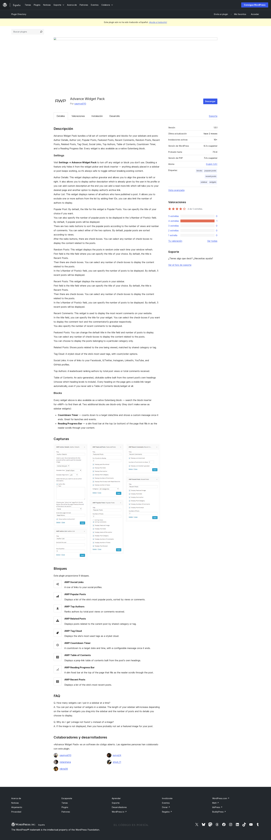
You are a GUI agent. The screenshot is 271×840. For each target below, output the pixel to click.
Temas (65, 803)
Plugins (65, 807)
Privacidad (16, 812)
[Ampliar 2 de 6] (83, 531)
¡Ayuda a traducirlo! (158, 22)
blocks (199, 171)
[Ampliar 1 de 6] (83, 447)
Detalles (61, 116)
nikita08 (64, 768)
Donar (166, 807)
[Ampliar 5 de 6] (156, 447)
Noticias (15, 803)
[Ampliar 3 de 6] (120, 447)
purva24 (117, 755)
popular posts (210, 171)
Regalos (167, 812)
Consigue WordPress (254, 5)
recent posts (211, 176)
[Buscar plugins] (41, 32)
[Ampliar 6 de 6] (156, 479)
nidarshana (65, 762)
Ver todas (212, 241)
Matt (215, 803)
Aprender (116, 798)
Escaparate (67, 798)
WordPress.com (220, 798)
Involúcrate (167, 798)
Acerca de (16, 798)
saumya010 (80, 103)
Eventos (166, 803)
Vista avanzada (176, 190)
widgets (212, 182)
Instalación (97, 116)
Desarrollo (114, 116)
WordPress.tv (119, 812)
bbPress (217, 807)
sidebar (204, 182)
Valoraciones (78, 116)
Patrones (66, 812)
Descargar (210, 101)
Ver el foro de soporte (179, 265)
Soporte (213, 116)
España (41, 825)
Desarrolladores (119, 807)
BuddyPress (219, 812)
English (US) (211, 164)
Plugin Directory (18, 14)
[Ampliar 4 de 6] (120, 503)
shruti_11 (117, 762)
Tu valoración (175, 241)
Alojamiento (16, 807)
